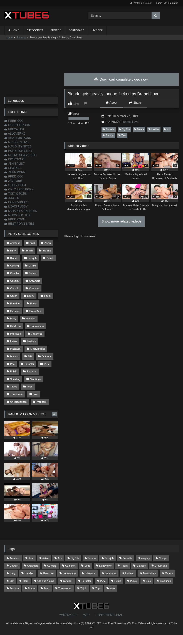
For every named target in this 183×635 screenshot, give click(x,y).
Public (13, 371)
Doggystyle (105, 565)
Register (173, 2)
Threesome (16, 394)
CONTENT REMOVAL (109, 615)
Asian (47, 242)
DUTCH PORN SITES (22, 210)
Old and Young (45, 580)
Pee (12, 363)
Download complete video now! (123, 79)
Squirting (15, 379)
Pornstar (21, 37)
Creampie (34, 280)
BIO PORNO (16, 159)
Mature (14, 356)
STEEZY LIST (17, 185)
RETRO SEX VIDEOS (22, 155)
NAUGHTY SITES (20, 146)
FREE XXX (15, 120)
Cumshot (34, 288)
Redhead (32, 371)
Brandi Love (130, 121)
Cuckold (14, 288)
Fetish (33, 303)
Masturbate (149, 573)
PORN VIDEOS (18, 202)
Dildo (87, 565)
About (113, 102)
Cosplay (14, 280)
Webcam (41, 401)
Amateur (15, 242)
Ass (60, 558)
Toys (35, 394)
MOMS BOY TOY (19, 215)
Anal (32, 242)
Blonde (140, 129)
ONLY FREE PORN (21, 189)
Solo (148, 580)
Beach (29, 250)
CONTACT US (68, 615)
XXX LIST (14, 197)
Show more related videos (122, 221)
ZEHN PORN (16, 172)
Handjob (30, 318)
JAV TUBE (15, 180)
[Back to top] (172, 624)
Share (137, 102)
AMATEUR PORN (19, 137)
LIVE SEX (97, 30)
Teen (123, 135)
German (14, 311)
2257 (86, 615)
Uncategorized (18, 401)
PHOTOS (56, 30)
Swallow (14, 588)
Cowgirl (14, 565)
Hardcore (15, 326)
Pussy (133, 580)
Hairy (13, 318)
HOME (15, 30)
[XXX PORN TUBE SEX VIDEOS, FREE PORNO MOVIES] (40, 15)
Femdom (15, 303)
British (49, 258)
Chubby (14, 273)
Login (159, 2)
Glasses (141, 565)
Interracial (15, 333)
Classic (33, 273)
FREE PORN (16, 219)
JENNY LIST (16, 163)
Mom (25, 580)
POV (46, 363)
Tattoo (13, 386)
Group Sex (35, 311)
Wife (112, 588)
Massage (15, 348)
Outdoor (46, 356)
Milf (168, 129)
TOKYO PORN (17, 193)
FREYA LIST (16, 129)
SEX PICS (15, 167)
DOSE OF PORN (19, 125)
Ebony (30, 295)
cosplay (145, 558)
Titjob (83, 588)
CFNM (32, 265)
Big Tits (126, 129)
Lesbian (155, 129)
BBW (13, 250)
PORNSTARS (76, 30)
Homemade (37, 326)
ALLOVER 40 (16, 133)
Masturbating (37, 348)
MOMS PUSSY (18, 206)
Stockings (35, 379)
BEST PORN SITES (21, 223)
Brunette (127, 558)
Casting (14, 265)
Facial (47, 295)
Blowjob (32, 258)
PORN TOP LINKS (20, 150)
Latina (13, 341)
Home (9, 37)
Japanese (36, 333)
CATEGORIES (35, 30)
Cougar (163, 558)
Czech (13, 295)
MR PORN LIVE (18, 142)
